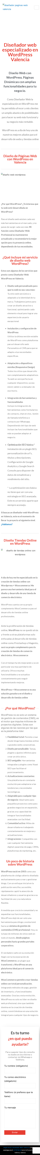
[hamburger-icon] (36, 7)
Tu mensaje (10, 1107)
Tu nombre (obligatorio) (16, 1066)
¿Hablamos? (7, 524)
